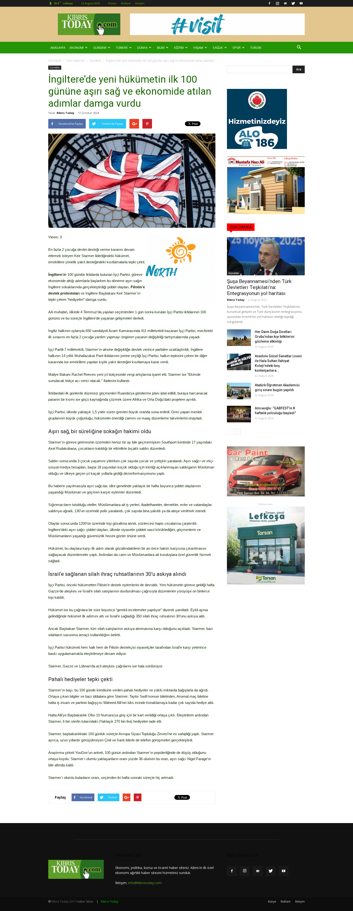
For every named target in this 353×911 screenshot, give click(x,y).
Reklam (126, 3)
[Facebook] (269, 3)
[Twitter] (293, 3)
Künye (112, 3)
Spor (236, 47)
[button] (299, 47)
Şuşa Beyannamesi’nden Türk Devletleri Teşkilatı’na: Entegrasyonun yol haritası (259, 287)
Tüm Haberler (75, 61)
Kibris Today (65, 113)
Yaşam (198, 47)
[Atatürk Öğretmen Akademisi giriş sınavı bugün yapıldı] (239, 391)
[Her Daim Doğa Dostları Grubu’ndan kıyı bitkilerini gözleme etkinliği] (239, 337)
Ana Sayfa (54, 61)
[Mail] (285, 3)
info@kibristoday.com (145, 882)
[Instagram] (277, 3)
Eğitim (179, 47)
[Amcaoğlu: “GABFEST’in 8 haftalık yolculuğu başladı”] (239, 414)
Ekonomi (77, 47)
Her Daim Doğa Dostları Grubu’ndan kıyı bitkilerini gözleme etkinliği (274, 336)
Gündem (99, 47)
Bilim (160, 47)
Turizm (255, 47)
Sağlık (218, 47)
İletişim (140, 3)
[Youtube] (301, 3)
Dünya (142, 47)
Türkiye (122, 47)
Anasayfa (57, 47)
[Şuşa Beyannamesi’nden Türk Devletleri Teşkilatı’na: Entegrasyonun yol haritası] (266, 256)
